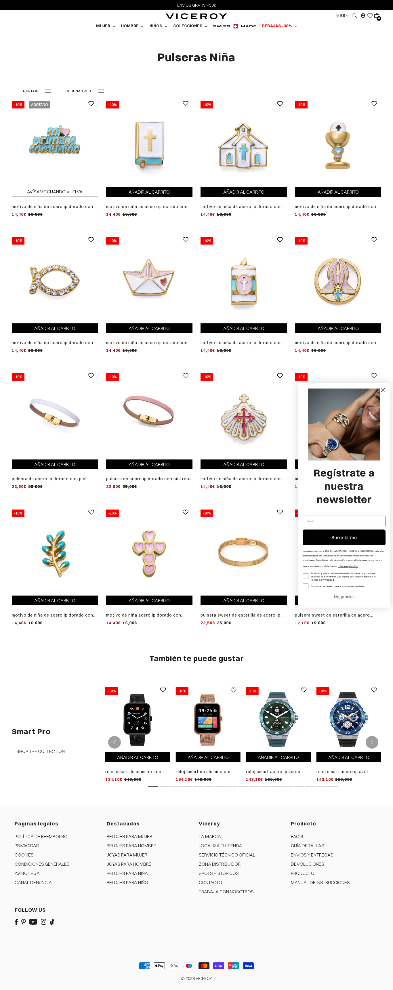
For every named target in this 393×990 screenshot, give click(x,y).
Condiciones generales (42, 864)
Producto (302, 873)
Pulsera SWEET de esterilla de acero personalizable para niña (332, 615)
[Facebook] (16, 921)
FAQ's (297, 836)
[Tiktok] (52, 921)
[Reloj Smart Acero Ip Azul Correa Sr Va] (348, 719)
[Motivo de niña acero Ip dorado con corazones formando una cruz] (149, 552)
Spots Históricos (219, 873)
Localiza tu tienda (220, 845)
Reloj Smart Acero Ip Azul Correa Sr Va (342, 771)
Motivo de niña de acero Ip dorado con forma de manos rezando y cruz (335, 342)
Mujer (103, 25)
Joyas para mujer (127, 855)
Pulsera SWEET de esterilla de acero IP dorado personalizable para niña (241, 615)
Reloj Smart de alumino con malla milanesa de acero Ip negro (133, 771)
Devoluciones (307, 864)
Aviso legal (28, 873)
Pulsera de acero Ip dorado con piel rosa (149, 478)
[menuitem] (234, 26)
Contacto (210, 882)
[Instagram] (44, 921)
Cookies (24, 855)
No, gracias (344, 596)
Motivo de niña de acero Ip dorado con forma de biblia (147, 206)
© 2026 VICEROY (196, 978)
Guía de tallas (307, 845)
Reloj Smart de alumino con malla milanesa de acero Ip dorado (204, 771)
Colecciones (188, 25)
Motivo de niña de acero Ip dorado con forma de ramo (52, 615)
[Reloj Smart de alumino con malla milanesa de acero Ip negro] (137, 719)
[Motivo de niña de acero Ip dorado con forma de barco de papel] (149, 280)
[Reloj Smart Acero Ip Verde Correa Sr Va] (278, 719)
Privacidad (27, 845)
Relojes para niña (127, 873)
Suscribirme (344, 537)
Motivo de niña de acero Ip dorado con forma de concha (241, 478)
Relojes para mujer (129, 836)
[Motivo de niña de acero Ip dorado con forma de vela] (244, 280)
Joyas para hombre (129, 864)
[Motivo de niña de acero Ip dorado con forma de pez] (55, 280)
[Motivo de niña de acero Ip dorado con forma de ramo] (55, 552)
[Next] (372, 742)
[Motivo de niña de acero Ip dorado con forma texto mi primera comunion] (55, 143)
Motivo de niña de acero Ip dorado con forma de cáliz (335, 206)
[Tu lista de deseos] (370, 15)
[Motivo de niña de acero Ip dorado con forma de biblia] (149, 143)
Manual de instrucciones (320, 882)
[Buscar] (354, 15)
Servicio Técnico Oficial (227, 855)
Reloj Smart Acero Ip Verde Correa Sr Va (273, 771)
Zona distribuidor (220, 864)
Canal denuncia (33, 882)
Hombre (130, 25)
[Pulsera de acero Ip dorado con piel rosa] (149, 416)
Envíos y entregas (312, 855)
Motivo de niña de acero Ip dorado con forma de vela (241, 342)
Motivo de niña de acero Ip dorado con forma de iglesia (241, 206)
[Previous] (114, 742)
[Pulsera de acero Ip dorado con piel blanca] (55, 416)
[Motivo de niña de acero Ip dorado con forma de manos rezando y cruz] (338, 280)
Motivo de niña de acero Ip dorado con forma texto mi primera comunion (52, 206)
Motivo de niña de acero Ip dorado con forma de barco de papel (147, 342)
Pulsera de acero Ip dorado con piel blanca (49, 478)
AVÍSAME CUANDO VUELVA (55, 191)
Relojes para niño (127, 882)
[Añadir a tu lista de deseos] (91, 108)
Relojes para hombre (131, 845)
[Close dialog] (383, 390)
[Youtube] (33, 921)
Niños (156, 25)
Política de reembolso (41, 836)
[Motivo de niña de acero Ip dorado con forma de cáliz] (338, 143)
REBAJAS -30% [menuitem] (277, 25)
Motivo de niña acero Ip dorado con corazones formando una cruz (143, 615)
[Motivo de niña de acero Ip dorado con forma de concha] (244, 416)
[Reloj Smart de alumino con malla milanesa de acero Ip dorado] (208, 719)
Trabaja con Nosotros (226, 891)
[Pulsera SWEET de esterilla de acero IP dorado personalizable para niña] (244, 552)
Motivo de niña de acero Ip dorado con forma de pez (52, 342)
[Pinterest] (23, 921)
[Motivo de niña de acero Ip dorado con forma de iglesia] (244, 143)
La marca (210, 836)
